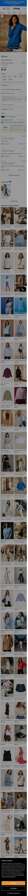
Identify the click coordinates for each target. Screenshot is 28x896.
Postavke (13, 888)
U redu (13, 883)
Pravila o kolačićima (19, 875)
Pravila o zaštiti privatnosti (8, 876)
